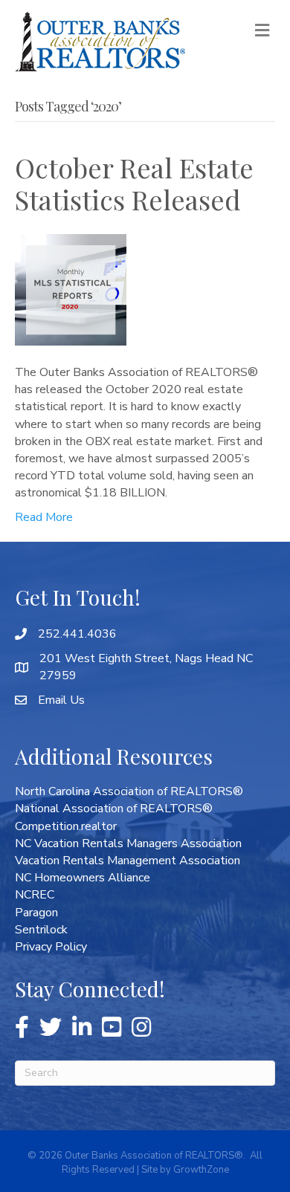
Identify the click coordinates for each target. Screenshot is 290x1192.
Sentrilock (41, 929)
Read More (44, 517)
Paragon (36, 912)
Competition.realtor (66, 826)
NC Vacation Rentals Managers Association (128, 843)
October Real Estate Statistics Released (134, 183)
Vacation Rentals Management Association (127, 860)
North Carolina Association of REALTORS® (129, 791)
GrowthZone (201, 1169)
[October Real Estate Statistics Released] (70, 289)
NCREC (34, 895)
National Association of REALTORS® (114, 808)
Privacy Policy (51, 947)
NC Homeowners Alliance (82, 877)
